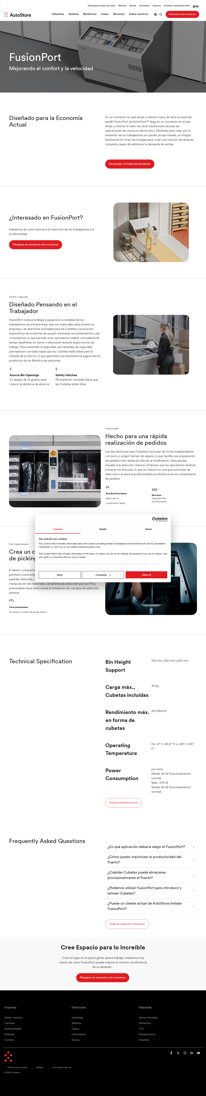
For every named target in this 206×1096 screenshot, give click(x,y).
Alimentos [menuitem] (145, 1023)
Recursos (118, 14)
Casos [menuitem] (75, 1029)
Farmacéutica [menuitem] (147, 1034)
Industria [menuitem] (144, 1040)
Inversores (144, 6)
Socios (133, 6)
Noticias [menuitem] (9, 1034)
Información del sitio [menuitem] (61, 1068)
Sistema (74, 14)
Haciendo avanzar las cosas (101, 6)
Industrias (58, 14)
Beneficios (89, 14)
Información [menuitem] (79, 1034)
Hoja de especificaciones (123, 802)
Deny (59, 575)
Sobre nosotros (138, 14)
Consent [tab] (57, 529)
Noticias (122, 6)
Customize (101, 575)
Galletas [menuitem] (39, 1068)
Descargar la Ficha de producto (130, 164)
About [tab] (148, 529)
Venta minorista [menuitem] (148, 1018)
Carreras (156, 6)
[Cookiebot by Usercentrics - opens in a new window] (154, 519)
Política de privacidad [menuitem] (17, 1068)
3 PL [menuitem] (141, 1029)
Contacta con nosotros (182, 14)
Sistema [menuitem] (76, 1023)
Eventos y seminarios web (177, 6)
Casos (105, 14)
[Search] (161, 14)
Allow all (146, 575)
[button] (171, 1053)
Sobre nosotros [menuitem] (13, 1018)
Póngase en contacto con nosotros (35, 244)
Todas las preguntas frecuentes (127, 924)
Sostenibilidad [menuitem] (13, 1029)
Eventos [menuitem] (9, 1040)
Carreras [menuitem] (10, 1023)
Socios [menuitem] (75, 1040)
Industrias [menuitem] (77, 1018)
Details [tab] (103, 529)
